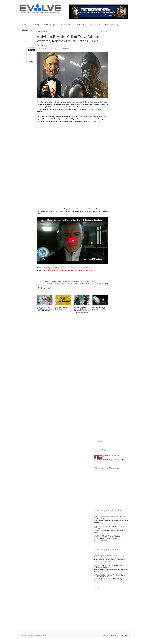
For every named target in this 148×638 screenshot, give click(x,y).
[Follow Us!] (22, 16)
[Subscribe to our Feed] (43, 16)
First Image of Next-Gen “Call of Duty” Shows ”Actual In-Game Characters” (68, 268)
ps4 (72, 281)
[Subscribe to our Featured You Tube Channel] (33, 16)
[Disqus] (72, 347)
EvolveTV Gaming (84, 283)
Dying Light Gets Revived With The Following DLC (110, 559)
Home (24, 24)
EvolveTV (76, 283)
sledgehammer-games (80, 281)
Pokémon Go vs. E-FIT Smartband (62, 308)
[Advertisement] (111, 608)
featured (60, 281)
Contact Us (112, 635)
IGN (88, 209)
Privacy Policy (111, 24)
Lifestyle (81, 24)
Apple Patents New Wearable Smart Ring (99, 308)
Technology (49, 24)
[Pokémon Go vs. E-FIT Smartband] (63, 306)
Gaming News (99, 283)
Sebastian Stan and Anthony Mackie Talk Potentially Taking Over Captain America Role (81, 310)
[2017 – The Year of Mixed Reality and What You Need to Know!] (45, 306)
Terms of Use (28, 29)
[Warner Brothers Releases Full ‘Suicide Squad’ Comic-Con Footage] (110, 576)
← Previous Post (42, 31)
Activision (47, 281)
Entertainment (65, 24)
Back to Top (124, 635)
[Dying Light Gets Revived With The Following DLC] (110, 557)
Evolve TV (95, 24)
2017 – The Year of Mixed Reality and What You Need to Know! (44, 309)
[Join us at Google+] (38, 16)
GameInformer (53, 211)
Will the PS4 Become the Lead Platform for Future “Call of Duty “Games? (67, 270)
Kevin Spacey (67, 281)
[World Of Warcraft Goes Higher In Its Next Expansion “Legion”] (110, 567)
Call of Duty (54, 281)
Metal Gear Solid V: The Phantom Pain (59, 107)
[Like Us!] (27, 16)
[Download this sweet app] (48, 16)
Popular (106, 283)
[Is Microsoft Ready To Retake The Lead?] (108, 536)
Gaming (35, 24)
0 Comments (66, 48)
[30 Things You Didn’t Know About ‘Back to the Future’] (110, 528)
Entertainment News (66, 283)
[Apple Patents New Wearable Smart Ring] (100, 306)
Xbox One (90, 281)
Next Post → (104, 31)
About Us (105, 635)
